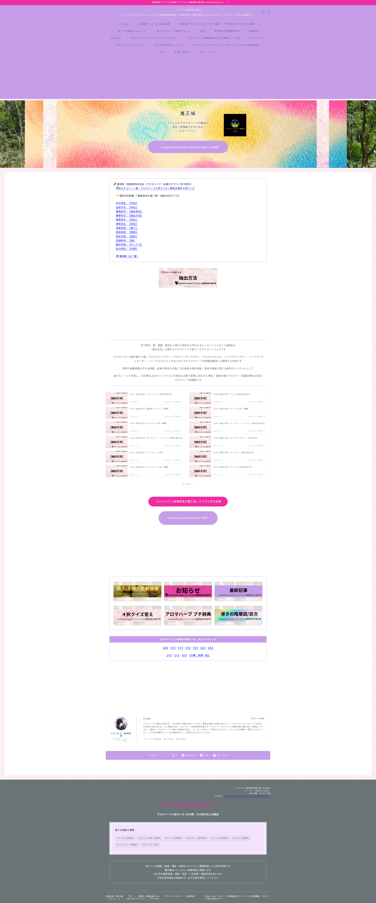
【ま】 (211, 648)
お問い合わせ (183, 51)
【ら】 (176, 655)
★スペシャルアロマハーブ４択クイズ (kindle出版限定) (226, 45)
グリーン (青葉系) (174, 838)
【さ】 (180, 648)
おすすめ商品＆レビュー (169, 45)
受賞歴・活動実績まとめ (148, 896)
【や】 (169, 655)
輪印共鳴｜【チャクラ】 (129, 244)
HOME (125, 24)
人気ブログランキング (135, 899)
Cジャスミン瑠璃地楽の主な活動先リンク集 (213, 38)
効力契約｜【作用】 (127, 248)
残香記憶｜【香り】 (127, 228)
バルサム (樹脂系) (241, 838)
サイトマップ (208, 51)
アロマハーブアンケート (130, 45)
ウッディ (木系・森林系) (150, 838)
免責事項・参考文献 (114, 896)
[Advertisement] (188, 78)
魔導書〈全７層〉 (129, 256)
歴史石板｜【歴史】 (127, 236)
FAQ (163, 52)
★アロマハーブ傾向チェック (174, 31)
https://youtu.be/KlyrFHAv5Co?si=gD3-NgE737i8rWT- (247, 796)
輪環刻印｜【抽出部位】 (129, 211)
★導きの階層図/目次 (227, 31)
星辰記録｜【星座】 (127, 232)
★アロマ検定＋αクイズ (133, 31)
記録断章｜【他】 (126, 240)
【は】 (202, 648)
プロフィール (257, 38)
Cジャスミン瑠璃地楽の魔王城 (188, 10)
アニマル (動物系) (126, 838)
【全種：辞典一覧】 (199, 655)
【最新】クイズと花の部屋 (154, 24)
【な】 (195, 648)
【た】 (188, 648)
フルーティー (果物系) (128, 845)
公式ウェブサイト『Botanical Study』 (155, 38)
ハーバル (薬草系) (220, 838)
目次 (203, 31)
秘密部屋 (254, 31)
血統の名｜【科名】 (127, 207)
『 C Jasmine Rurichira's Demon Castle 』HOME (188, 147)
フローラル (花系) (151, 845)
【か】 (173, 648)
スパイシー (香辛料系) (197, 838)
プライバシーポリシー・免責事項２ (180, 896)
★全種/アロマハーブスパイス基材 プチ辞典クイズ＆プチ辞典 (217, 24)
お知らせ (116, 38)
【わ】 (184, 655)
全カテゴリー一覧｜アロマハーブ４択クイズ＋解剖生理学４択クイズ (157, 188)
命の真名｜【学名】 (127, 203)
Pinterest (154, 899)
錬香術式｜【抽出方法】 (129, 215)
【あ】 (165, 648)
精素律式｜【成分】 (127, 219)
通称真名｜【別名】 (127, 224)
